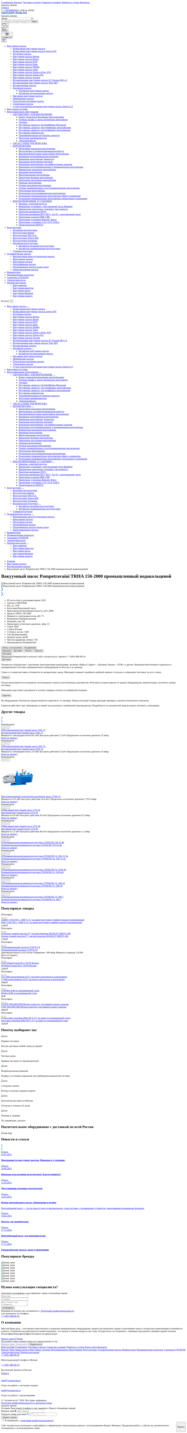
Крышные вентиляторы (30, 172)
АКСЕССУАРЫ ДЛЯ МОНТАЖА (30, 143)
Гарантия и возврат (56, 1347)
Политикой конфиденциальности (57, 1311)
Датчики (23, 122)
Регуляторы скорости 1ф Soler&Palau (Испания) (42, 125)
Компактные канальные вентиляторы (37, 169)
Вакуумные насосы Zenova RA (28, 75)
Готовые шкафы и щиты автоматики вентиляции (43, 119)
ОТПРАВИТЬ (8, 1308)
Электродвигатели (16, 280)
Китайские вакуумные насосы (34, 90)
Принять (181, 1427)
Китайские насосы (22, 88)
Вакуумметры (20, 285)
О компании (7, 2)
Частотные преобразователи (33, 138)
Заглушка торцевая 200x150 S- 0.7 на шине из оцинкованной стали (34, 1020)
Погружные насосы (22, 261)
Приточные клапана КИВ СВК (34, 217)
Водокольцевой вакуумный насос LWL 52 (22, 749)
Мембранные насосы (23, 98)
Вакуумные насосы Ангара (26, 77)
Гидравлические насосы (19, 254)
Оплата (28, 651)
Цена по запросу (9, 738)
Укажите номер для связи (14, 1414)
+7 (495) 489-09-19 (10, 1316)
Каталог (18, 2)
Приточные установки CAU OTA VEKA (39, 222)
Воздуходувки (14, 227)
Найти (34, 21)
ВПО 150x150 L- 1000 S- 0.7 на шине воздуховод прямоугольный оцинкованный (41, 922)
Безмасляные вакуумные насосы (29, 48)
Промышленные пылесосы (20, 275)
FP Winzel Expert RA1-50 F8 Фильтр (19, 965)
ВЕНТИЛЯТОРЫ (22, 146)
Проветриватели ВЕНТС (31, 225)
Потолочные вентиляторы (32, 190)
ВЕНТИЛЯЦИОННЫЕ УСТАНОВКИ (32, 201)
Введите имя (7, 1411)
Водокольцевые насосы (24, 85)
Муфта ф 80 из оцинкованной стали (19, 993)
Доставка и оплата (32, 2)
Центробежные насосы (24, 264)
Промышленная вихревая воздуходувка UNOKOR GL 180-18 (31, 886)
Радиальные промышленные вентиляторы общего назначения (49, 196)
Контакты (85, 2)
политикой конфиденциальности (37, 1420)
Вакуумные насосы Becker (26, 56)
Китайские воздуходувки (25, 243)
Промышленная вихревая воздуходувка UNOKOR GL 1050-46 (32, 872)
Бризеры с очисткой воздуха (33, 204)
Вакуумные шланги (23, 296)
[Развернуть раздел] (33, 349)
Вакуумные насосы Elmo (25, 64)
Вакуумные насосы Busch (26, 59)
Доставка (18, 651)
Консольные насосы (23, 259)
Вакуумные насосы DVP (25, 62)
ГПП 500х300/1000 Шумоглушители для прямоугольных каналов (33, 1007)
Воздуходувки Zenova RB (25, 238)
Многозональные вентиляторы (34, 175)
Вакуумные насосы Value (25, 69)
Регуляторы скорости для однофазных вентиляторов (45, 127)
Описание (6, 651)
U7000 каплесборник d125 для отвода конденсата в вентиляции (33, 979)
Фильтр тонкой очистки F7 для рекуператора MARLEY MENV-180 (34, 936)
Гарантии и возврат (51, 2)
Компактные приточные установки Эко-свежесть (43, 209)
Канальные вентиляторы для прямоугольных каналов (45, 164)
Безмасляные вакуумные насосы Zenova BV (35, 51)
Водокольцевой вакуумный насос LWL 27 (22, 732)
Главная (11, 561)
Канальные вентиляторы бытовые (36, 161)
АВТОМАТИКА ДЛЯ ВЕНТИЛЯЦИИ (32, 114)
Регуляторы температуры (31, 133)
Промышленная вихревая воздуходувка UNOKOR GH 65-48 (31, 845)
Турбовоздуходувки (23, 251)
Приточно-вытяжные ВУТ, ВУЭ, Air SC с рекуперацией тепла (50, 214)
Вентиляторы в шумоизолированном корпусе (41, 151)
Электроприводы (27, 140)
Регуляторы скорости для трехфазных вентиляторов (44, 130)
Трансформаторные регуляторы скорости (39, 135)
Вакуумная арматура (23, 288)
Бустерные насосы (22, 54)
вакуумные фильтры (23, 293)
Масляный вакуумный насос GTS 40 (19, 829)
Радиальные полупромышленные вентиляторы (42, 193)
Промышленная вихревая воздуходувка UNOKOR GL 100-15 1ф (33, 858)
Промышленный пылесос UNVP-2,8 (19, 950)
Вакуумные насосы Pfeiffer (26, 67)
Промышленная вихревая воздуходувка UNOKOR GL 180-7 (31, 899)
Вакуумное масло (21, 290)
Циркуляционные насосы (25, 269)
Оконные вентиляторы (30, 183)
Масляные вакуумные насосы (28, 96)
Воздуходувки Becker (23, 233)
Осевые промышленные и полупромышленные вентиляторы (49, 188)
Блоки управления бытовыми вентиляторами (41, 117)
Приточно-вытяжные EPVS (32, 211)
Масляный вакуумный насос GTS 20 (19, 812)
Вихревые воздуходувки (25, 230)
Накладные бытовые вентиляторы (36, 177)
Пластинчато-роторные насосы (28, 101)
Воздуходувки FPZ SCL (25, 235)
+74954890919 (10, 10)
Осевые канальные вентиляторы (35, 185)
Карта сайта (91, 1347)
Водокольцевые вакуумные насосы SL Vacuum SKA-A (40, 80)
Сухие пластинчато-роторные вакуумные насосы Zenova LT (43, 106)
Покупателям (7, 1347)
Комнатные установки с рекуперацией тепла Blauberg (45, 206)
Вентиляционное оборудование (23, 111)
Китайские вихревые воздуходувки (36, 246)
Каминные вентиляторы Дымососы (36, 159)
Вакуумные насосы (16, 46)
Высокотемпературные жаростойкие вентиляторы (44, 154)
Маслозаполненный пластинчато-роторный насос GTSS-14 (30, 796)
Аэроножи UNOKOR (17, 277)
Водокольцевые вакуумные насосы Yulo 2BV (35, 83)
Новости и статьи (70, 2)
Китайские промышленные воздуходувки (39, 248)
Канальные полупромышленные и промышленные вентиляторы (51, 167)
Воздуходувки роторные (25, 240)
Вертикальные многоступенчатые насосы (33, 256)
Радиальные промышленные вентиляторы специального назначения (53, 198)
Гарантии (38, 651)
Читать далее (8, 1339)
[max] (5, 7)
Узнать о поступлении (12, 648)
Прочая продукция (16, 282)
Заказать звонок (9, 1417)
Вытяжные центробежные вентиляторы (38, 156)
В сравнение (30, 648)
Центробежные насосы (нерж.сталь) (31, 267)
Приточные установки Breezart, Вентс (38, 219)
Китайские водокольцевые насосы (36, 93)
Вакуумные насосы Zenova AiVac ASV (32, 72)
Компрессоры (14, 272)
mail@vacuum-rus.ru (11, 1380)
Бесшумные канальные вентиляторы (37, 148)
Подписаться (35, 1344)
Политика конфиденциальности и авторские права (26, 1403)
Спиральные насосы (23, 104)
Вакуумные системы (17, 109)
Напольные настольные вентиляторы (37, 180)
